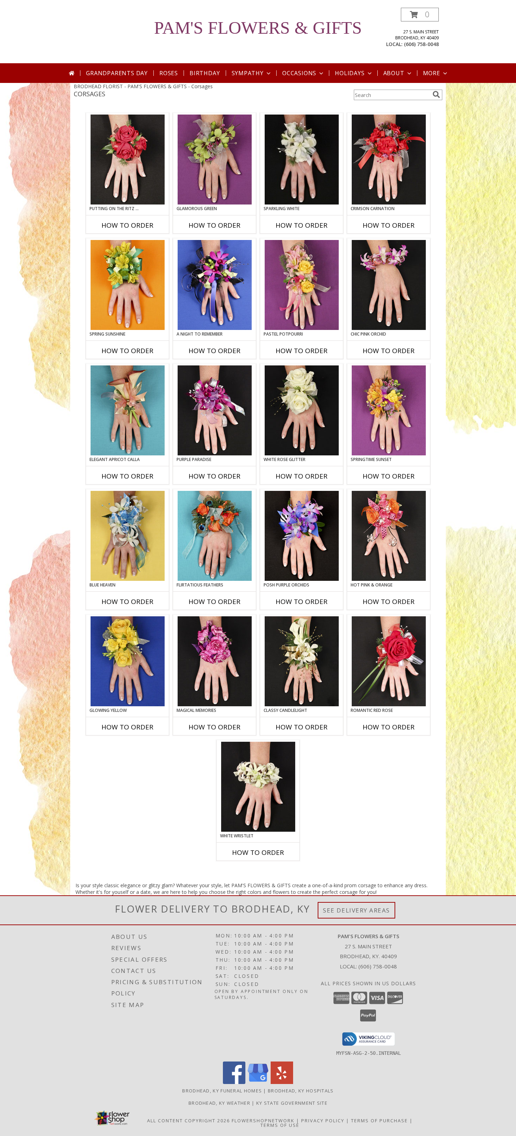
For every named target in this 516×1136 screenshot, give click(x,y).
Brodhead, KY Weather (219, 1103)
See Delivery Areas (356, 910)
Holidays (349, 73)
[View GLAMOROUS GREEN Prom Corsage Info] (215, 160)
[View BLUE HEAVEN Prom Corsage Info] (128, 536)
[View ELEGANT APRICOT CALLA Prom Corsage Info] (128, 410)
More (431, 73)
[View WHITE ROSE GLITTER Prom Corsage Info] (302, 410)
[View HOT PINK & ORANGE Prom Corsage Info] (389, 536)
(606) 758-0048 (421, 44)
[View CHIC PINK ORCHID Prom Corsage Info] (389, 285)
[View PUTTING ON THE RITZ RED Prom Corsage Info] (128, 160)
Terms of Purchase (379, 1120)
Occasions (299, 73)
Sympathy (248, 73)
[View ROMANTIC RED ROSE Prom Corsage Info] (389, 661)
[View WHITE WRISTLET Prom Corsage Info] (258, 787)
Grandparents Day (117, 73)
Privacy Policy (322, 1120)
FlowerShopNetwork (263, 1120)
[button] (420, 14)
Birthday (205, 73)
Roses (168, 73)
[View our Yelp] (282, 1082)
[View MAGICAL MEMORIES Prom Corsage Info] (215, 661)
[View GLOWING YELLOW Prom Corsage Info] (128, 661)
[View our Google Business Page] (258, 1082)
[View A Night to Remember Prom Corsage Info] (215, 285)
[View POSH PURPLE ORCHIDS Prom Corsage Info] (302, 536)
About (393, 73)
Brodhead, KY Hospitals (301, 1091)
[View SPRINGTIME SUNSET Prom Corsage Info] (389, 410)
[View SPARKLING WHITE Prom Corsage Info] (302, 160)
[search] (436, 94)
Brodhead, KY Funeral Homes (222, 1091)
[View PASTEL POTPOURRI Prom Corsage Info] (302, 285)
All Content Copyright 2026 (188, 1120)
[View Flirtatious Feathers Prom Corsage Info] (215, 536)
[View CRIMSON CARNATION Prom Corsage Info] (389, 160)
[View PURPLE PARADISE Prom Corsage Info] (215, 410)
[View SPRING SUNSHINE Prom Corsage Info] (128, 285)
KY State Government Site (292, 1103)
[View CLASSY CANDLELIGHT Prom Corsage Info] (302, 661)
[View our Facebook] (234, 1082)
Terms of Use (279, 1125)
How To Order (127, 225)
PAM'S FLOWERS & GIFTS (258, 28)
